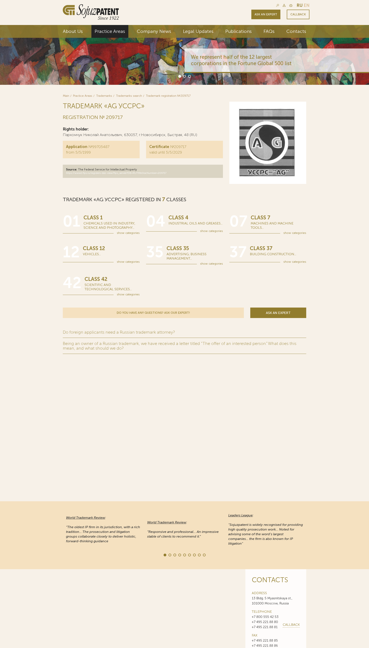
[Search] (277, 5)
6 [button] (189, 555)
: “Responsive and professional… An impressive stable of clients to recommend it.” (102, 529)
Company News (154, 31)
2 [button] (184, 76)
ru (300, 5)
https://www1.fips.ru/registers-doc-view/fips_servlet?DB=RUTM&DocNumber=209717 (116, 173)
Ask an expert (266, 14)
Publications (238, 31)
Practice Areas (110, 31)
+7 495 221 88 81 (265, 627)
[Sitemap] (284, 5)
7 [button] (194, 555)
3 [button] (189, 76)
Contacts (296, 31)
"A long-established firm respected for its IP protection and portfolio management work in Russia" (264, 529)
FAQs (269, 31)
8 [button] (199, 555)
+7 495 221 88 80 (265, 622)
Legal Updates (198, 31)
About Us (73, 31)
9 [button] (204, 555)
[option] (184, 55)
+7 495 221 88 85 (265, 640)
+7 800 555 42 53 (265, 617)
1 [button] (179, 76)
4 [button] (179, 555)
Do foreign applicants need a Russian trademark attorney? (119, 332)
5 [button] (184, 555)
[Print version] (290, 5)
